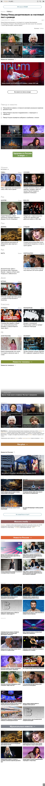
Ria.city (2, 513)
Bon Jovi (26, 236)
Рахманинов (27, 343)
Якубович (26, 371)
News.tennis (3, 653)
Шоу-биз (3, 560)
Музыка (3, 11)
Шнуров (3, 236)
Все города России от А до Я (22, 550)
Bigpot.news (3, 618)
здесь (42, 474)
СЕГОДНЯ (17, 563)
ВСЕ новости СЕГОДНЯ (22, 6)
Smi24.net (3, 725)
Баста (3, 289)
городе (24, 474)
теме (17, 474)
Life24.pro (40, 466)
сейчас (30, 470)
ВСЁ (37, 562)
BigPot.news (3, 467)
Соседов (26, 208)
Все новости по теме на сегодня (22, 92)
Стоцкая (26, 262)
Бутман (3, 317)
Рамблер (12, 20)
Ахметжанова (6, 371)
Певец (3, 208)
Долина (3, 262)
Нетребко (4, 343)
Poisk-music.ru (4, 32)
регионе (29, 474)
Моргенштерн (28, 289)
